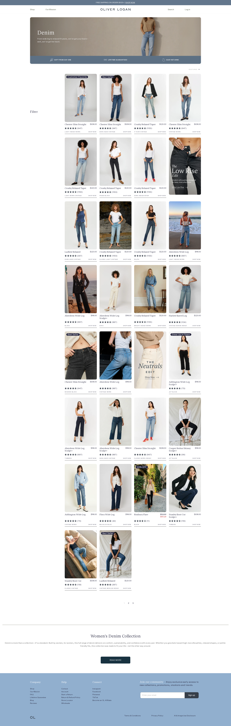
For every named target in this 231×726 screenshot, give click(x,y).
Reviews (33, 703)
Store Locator (67, 700)
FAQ (32, 694)
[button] (71, 128)
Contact (64, 689)
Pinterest (96, 694)
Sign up (191, 695)
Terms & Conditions (132, 716)
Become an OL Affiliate (102, 700)
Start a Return (67, 694)
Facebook (97, 692)
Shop (32, 9)
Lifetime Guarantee (38, 697)
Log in (187, 9)
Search (171, 9)
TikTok (95, 697)
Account (64, 692)
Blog (32, 700)
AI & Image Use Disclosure (185, 716)
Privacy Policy (157, 716)
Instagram (97, 689)
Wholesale (65, 703)
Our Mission (50, 9)
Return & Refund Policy (70, 697)
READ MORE (116, 660)
